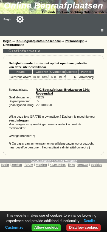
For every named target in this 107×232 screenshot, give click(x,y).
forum (28, 164)
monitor (41, 164)
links (71, 164)
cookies (96, 164)
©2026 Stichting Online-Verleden (54, 160)
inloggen (22, 120)
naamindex (58, 164)
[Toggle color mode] (20, 19)
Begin (7, 19)
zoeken (17, 164)
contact (61, 124)
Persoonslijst (74, 41)
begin (5, 164)
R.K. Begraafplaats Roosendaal (38, 41)
